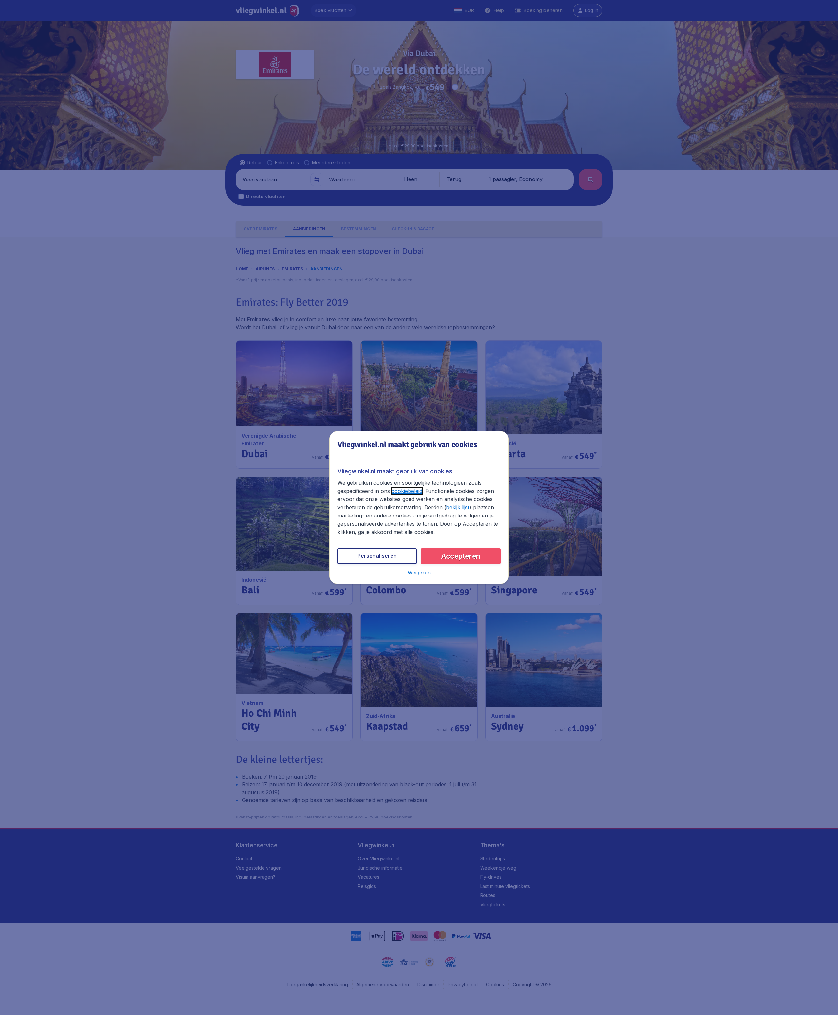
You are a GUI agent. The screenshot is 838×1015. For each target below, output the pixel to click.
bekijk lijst (457, 507)
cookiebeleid (407, 491)
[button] (419, 572)
